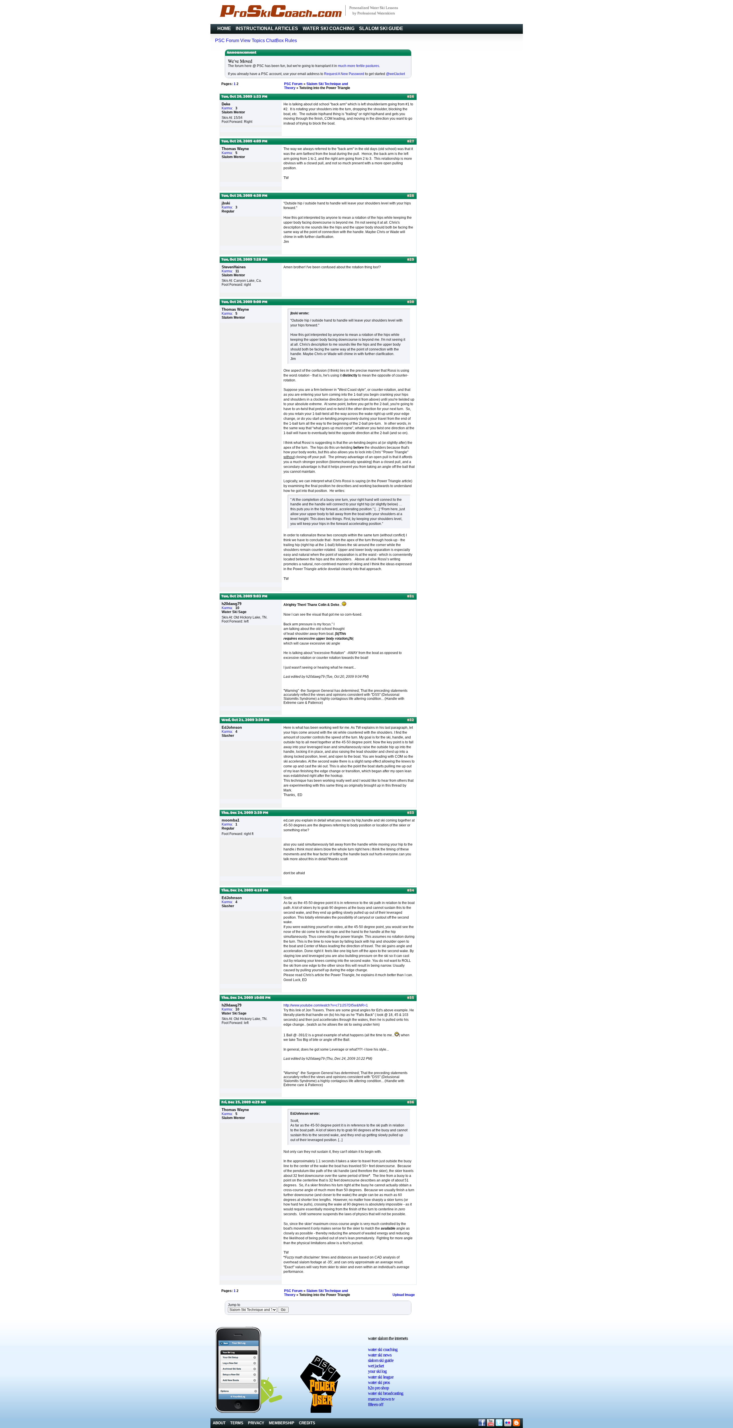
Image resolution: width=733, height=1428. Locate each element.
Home (224, 28)
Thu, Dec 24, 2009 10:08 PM (245, 998)
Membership (281, 1423)
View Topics (252, 40)
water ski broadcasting (385, 1393)
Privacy (256, 1423)
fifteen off (375, 1404)
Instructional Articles (267, 28)
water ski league (380, 1376)
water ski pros (379, 1382)
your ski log (377, 1371)
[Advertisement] (501, 1360)
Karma (227, 108)
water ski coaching (383, 1349)
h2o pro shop (378, 1387)
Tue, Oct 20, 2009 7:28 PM (244, 259)
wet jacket (376, 1365)
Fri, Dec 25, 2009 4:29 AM (243, 1102)
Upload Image (404, 1295)
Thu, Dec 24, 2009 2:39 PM (244, 813)
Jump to (234, 1305)
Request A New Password (344, 74)
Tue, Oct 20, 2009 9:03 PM (244, 596)
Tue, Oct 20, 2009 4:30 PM (244, 196)
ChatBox (275, 40)
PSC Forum (227, 40)
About (219, 1423)
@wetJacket (395, 74)
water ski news (380, 1354)
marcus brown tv (381, 1399)
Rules (291, 40)
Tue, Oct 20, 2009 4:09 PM (244, 141)
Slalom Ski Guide (381, 28)
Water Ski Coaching (328, 28)
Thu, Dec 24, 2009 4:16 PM (244, 890)
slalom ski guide (380, 1360)
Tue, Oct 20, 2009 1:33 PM (244, 97)
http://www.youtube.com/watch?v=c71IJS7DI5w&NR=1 (325, 1005)
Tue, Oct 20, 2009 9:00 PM (244, 302)
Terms (236, 1423)
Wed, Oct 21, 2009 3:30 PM (245, 720)
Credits (307, 1423)
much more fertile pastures (358, 66)
